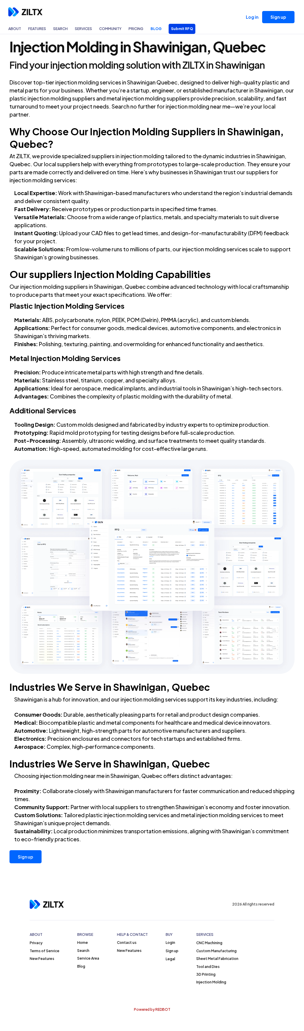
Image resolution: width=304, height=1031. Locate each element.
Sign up (25, 856)
